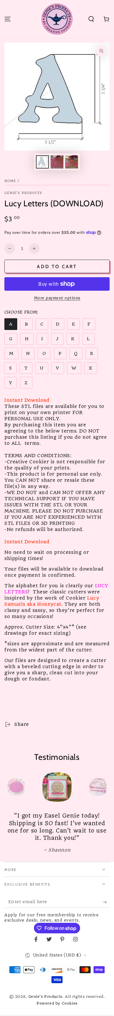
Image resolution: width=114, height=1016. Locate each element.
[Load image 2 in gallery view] (57, 162)
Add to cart (57, 266)
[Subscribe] (106, 902)
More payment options (57, 298)
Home (10, 181)
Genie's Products (23, 193)
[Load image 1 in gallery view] (42, 162)
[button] (91, 19)
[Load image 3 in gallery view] (71, 162)
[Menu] (7, 19)
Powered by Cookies (57, 1003)
